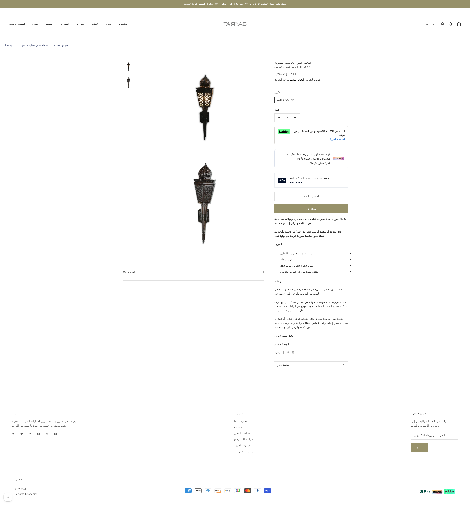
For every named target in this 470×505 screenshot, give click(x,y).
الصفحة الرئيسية (17, 24)
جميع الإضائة (60, 45)
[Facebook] (283, 352)
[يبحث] (451, 24)
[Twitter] (288, 352)
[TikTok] (47, 433)
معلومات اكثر (283, 365)
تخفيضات (123, 24)
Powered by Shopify (26, 494)
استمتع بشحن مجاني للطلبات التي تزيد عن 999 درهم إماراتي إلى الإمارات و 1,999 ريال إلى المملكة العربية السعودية (235, 3)
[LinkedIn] (55, 433)
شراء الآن (311, 208)
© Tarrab (21, 489)
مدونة (108, 24)
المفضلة (49, 24)
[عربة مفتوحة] (459, 24)
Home (8, 45)
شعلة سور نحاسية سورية (33, 45)
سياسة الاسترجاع (243, 439)
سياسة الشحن (242, 433)
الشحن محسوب (295, 79)
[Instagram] (30, 433)
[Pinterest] (293, 352)
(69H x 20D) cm (285, 100)
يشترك (420, 447)
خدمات (95, 24)
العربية (428, 24)
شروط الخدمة (242, 445)
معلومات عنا (240, 421)
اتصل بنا (80, 24)
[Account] (442, 24)
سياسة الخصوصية (243, 451)
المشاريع (65, 24)
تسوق (35, 24)
